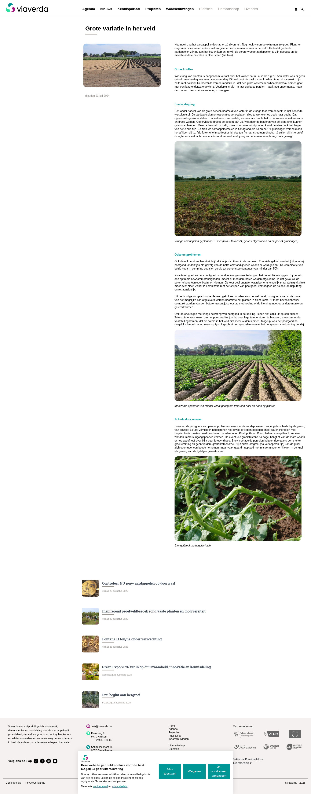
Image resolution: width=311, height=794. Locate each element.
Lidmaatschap (228, 9)
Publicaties (175, 735)
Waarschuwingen (180, 9)
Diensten (206, 9)
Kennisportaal (128, 9)
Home (172, 725)
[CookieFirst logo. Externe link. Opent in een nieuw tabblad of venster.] (85, 758)
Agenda (88, 9)
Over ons (251, 9)
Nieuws (106, 9)
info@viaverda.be (102, 726)
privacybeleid (120, 786)
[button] (302, 9)
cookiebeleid (100, 786)
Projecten (153, 9)
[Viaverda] (27, 8)
